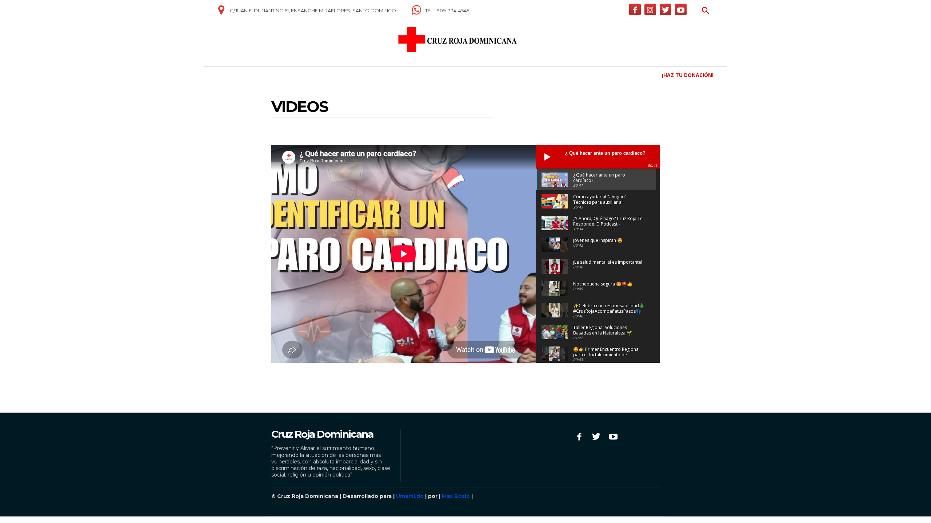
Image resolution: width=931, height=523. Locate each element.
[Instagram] (650, 9)
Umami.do (410, 496)
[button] (705, 11)
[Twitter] (665, 9)
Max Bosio (456, 496)
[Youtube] (681, 9)
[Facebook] (635, 9)
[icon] (221, 12)
